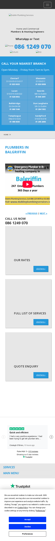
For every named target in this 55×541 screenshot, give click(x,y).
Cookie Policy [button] (22, 508)
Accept (27, 520)
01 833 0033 (15, 84)
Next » (43, 213)
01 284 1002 (40, 109)
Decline (27, 527)
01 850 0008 (40, 84)
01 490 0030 (15, 121)
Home (6, 135)
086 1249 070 (32, 46)
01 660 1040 (15, 109)
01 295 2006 (40, 121)
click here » (40, 268)
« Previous (31, 213)
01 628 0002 (15, 96)
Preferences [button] (40, 511)
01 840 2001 (40, 96)
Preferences (27, 534)
